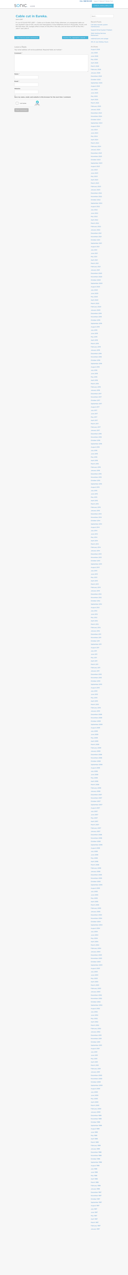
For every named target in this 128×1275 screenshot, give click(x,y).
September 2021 (96, 243)
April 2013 (94, 581)
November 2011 (96, 637)
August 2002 (95, 1008)
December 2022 (96, 193)
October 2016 (95, 440)
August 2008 (95, 768)
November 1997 (96, 1195)
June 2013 (94, 574)
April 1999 (94, 1139)
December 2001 (96, 1035)
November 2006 (96, 838)
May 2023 (94, 176)
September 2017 (96, 403)
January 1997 (95, 1229)
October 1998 (95, 1159)
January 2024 (95, 150)
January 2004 (95, 952)
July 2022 (94, 210)
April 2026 (94, 63)
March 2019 (95, 343)
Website (17, 88)
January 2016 (95, 470)
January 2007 (95, 831)
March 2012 (95, 624)
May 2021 (94, 256)
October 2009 (96, 721)
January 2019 (95, 350)
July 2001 (94, 1052)
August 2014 (95, 527)
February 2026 (96, 69)
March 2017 (95, 424)
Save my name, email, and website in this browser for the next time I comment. (42, 97)
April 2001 (94, 1062)
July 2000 (94, 1092)
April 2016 (94, 460)
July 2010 (94, 691)
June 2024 (94, 133)
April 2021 (94, 260)
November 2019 (96, 317)
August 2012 (95, 607)
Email (16, 81)
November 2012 (96, 597)
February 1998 (96, 1185)
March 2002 (95, 1025)
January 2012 (95, 631)
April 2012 (94, 621)
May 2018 (94, 377)
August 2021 (95, 246)
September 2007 (96, 805)
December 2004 (96, 915)
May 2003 (94, 978)
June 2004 (94, 935)
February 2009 (96, 748)
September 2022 (96, 203)
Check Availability (103, 5)
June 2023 (94, 173)
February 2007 (96, 828)
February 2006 (96, 868)
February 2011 (95, 667)
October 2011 (95, 641)
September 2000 (96, 1085)
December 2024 (96, 113)
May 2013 (94, 577)
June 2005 (94, 895)
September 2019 (96, 323)
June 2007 (94, 815)
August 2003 (95, 968)
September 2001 (96, 1045)
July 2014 (94, 530)
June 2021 (94, 253)
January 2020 (95, 310)
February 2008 (96, 788)
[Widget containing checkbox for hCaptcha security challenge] (27, 103)
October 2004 (96, 921)
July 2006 (94, 851)
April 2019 (94, 340)
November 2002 (96, 998)
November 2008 (96, 758)
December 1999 (96, 1115)
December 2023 (96, 153)
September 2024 (96, 123)
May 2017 (94, 417)
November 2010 (96, 677)
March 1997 (95, 1222)
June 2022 (94, 213)
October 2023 (95, 160)
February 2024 (96, 146)
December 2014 (96, 514)
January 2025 (95, 109)
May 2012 (94, 617)
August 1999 (95, 1129)
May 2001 (94, 1058)
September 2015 (96, 484)
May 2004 (94, 938)
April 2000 (94, 1102)
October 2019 (95, 320)
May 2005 (94, 898)
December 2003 (96, 955)
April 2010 (94, 701)
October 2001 (95, 1042)
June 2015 (94, 494)
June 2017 (94, 414)
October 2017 (95, 400)
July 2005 (94, 891)
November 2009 (96, 718)
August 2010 (95, 688)
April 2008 (94, 781)
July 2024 (94, 130)
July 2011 (94, 651)
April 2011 (94, 661)
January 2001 (95, 1072)
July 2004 (94, 931)
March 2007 (95, 825)
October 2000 (96, 1082)
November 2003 (96, 958)
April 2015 (94, 500)
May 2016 (94, 457)
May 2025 (94, 96)
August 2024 (95, 126)
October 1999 (95, 1122)
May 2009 (94, 738)
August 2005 (95, 888)
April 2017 (94, 420)
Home (32, 6)
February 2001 (96, 1068)
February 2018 (96, 387)
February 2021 (96, 266)
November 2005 (96, 878)
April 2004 (94, 941)
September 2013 (96, 564)
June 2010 (94, 694)
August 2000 (95, 1089)
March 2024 (95, 143)
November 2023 (96, 156)
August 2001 (95, 1048)
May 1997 (94, 1216)
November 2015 (96, 477)
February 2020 (96, 307)
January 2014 (95, 551)
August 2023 (95, 166)
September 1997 (96, 1202)
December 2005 (96, 875)
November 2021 (96, 236)
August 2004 (95, 928)
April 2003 (94, 982)
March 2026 (95, 66)
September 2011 (96, 644)
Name (17, 74)
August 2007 (95, 808)
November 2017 (96, 397)
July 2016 (94, 450)
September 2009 (96, 724)
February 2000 (96, 1109)
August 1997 (95, 1205)
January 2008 (95, 791)
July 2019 (94, 330)
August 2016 (95, 447)
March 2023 (95, 183)
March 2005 (95, 905)
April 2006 (94, 861)
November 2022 (96, 196)
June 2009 (94, 734)
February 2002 (96, 1028)
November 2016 (96, 437)
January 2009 (95, 751)
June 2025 (94, 93)
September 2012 (96, 604)
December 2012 (96, 594)
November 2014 (96, 517)
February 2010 (96, 708)
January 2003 (95, 992)
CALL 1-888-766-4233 (86, 1)
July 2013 (94, 571)
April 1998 (94, 1179)
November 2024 (96, 116)
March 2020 (95, 303)
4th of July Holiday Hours (99, 42)
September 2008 (96, 764)
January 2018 (95, 390)
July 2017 (94, 410)
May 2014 (94, 537)
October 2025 (95, 79)
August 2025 (95, 86)
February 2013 (96, 587)
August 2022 (95, 206)
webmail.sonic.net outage (99, 38)
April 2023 (94, 180)
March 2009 (95, 744)
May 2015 (94, 497)
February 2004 (96, 948)
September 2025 (96, 83)
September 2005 (96, 885)
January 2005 (95, 911)
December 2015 (96, 474)
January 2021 (95, 270)
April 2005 (94, 901)
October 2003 (96, 962)
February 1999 (96, 1145)
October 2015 (95, 480)
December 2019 (96, 313)
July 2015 (94, 490)
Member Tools (109, 1)
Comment (18, 53)
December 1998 (96, 1152)
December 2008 (96, 754)
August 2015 (95, 487)
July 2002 (94, 1012)
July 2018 (94, 370)
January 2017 (95, 430)
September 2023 (96, 163)
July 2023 (94, 170)
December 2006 (96, 835)
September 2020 (96, 283)
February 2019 (96, 347)
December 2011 (96, 634)
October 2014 (95, 520)
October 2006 (96, 841)
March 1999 (95, 1142)
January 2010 (95, 711)
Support (96, 1)
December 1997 (96, 1192)
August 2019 (95, 327)
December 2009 (96, 714)
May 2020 (94, 297)
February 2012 (96, 627)
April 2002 (94, 1022)
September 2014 (96, 524)
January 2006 (95, 871)
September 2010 (96, 684)
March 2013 (95, 584)
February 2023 (96, 186)
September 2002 (96, 1005)
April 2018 (94, 380)
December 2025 (96, 76)
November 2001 (96, 1038)
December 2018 (96, 353)
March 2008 (95, 784)
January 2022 (95, 230)
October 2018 (95, 360)
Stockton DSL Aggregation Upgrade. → (75, 37)
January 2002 (95, 1032)
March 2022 (95, 223)
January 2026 (95, 73)
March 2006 (95, 865)
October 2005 (96, 881)
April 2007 (94, 821)
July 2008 (94, 771)
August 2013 (95, 567)
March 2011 (94, 664)
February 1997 (96, 1226)
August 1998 (95, 1165)
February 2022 (96, 226)
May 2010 (94, 698)
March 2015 (95, 504)
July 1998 (94, 1169)
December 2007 (96, 795)
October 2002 (96, 1002)
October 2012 (95, 601)
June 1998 (94, 1172)
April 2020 (94, 300)
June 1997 (94, 1212)
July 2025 (94, 89)
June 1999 (94, 1132)
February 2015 (96, 507)
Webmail (102, 1)
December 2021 (96, 233)
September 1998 (96, 1162)
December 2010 (96, 674)
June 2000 (94, 1095)
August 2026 (95, 49)
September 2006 (96, 845)
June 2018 (94, 373)
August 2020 (95, 287)
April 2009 (94, 741)
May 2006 (94, 858)
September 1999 (96, 1125)
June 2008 (94, 774)
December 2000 (96, 1075)
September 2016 (96, 444)
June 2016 (94, 454)
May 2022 (94, 216)
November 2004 (96, 918)
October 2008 (96, 761)
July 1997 (94, 1209)
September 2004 (96, 925)
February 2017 (96, 427)
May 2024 (94, 136)
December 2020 (96, 273)
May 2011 (94, 657)
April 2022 (94, 220)
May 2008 (94, 778)
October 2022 (95, 200)
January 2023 (95, 190)
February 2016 (96, 467)
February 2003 (96, 988)
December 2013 (96, 554)
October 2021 (95, 240)
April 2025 (94, 99)
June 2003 (94, 975)
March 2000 (95, 1105)
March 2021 (95, 263)
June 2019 (94, 333)
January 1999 (95, 1149)
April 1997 (94, 1219)
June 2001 (94, 1055)
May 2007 (94, 818)
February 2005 (96, 908)
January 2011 (95, 671)
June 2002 (94, 1015)
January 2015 (95, 510)
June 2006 (94, 855)
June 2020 (94, 293)
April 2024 (94, 140)
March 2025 (95, 103)
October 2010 (95, 681)
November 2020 (96, 277)
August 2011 (95, 647)
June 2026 (94, 56)
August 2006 (95, 848)
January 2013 (95, 591)
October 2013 (95, 561)
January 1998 (95, 1189)
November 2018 (96, 357)
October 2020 (96, 280)
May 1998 (94, 1175)
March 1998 (95, 1182)
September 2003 (96, 965)
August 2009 (95, 728)
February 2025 (96, 106)
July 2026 (94, 53)
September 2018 (96, 363)
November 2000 (96, 1078)
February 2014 (96, 547)
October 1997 (95, 1199)
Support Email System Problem (101, 30)
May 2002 (94, 1018)
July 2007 (94, 811)
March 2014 (95, 544)
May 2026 (94, 59)
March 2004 (95, 945)
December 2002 (96, 995)
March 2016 (95, 464)
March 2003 (95, 985)
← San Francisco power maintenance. (26, 37)
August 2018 (95, 367)
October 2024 (96, 119)
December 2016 (96, 434)
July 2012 (94, 611)
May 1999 (94, 1135)
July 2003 (94, 972)
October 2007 (96, 801)
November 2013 (96, 557)
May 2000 (94, 1099)
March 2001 (95, 1065)
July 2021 (94, 250)
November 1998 (96, 1155)
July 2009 (94, 731)
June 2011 (94, 654)
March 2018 (95, 383)
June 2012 (94, 614)
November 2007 (96, 798)
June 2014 (94, 534)
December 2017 (96, 393)
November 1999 (96, 1119)
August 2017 (95, 407)
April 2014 (94, 541)
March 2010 (95, 704)
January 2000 (95, 1112)
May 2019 (94, 337)
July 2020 (94, 290)
